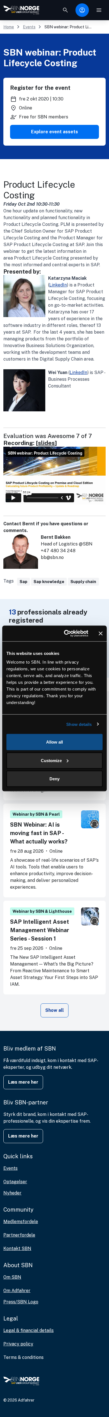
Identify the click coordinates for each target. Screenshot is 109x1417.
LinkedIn (58, 285)
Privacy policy (18, 1344)
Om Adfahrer (16, 1290)
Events (29, 27)
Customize (51, 760)
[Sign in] (82, 10)
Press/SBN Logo (20, 1301)
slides (46, 442)
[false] (65, 10)
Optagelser (15, 1181)
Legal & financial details (28, 1330)
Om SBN (12, 1277)
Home (8, 27)
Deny (54, 778)
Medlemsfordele (20, 1221)
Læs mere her (23, 1082)
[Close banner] (101, 633)
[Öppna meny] (99, 10)
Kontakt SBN (17, 1248)
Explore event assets (54, 131)
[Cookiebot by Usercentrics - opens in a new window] (66, 633)
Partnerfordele (19, 1235)
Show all (54, 1010)
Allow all (54, 742)
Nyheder (12, 1193)
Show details (79, 724)
